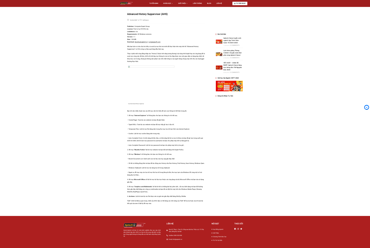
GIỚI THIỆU (182, 3)
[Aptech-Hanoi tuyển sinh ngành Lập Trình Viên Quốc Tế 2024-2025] (219, 42)
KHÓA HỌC (167, 3)
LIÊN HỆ (219, 3)
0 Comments (234, 45)
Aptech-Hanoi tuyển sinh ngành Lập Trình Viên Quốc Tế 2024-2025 (232, 40)
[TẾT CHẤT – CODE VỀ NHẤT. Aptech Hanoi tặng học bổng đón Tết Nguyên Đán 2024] (219, 67)
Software (146, 20)
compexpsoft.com (154, 42)
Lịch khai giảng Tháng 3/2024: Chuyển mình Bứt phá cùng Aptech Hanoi (232, 53)
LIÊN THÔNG (197, 3)
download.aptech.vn (141, 42)
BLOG (209, 3)
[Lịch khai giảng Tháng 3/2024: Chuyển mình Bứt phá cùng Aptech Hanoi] (219, 54)
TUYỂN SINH (153, 3)
